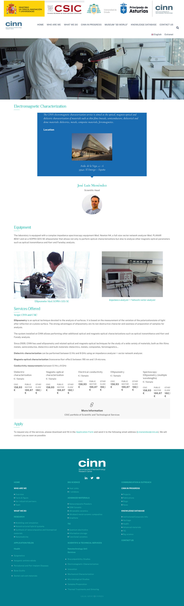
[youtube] (98, 477)
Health (126, 524)
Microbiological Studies (78, 579)
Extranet (169, 34)
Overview (19, 494)
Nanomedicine (21, 537)
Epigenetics (19, 555)
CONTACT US (166, 24)
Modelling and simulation (26, 523)
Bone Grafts (19, 570)
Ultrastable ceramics (78, 511)
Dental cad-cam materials (25, 576)
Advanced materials (132, 527)
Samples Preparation (77, 584)
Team (17, 505)
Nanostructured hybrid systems (29, 526)
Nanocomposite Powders (80, 504)
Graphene (73, 518)
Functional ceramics (78, 537)
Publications (128, 498)
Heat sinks (74, 488)
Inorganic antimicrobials (25, 560)
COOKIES (99, 596)
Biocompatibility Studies (79, 559)
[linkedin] (86, 477)
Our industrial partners (25, 501)
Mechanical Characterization (81, 574)
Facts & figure (21, 498)
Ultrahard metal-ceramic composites (85, 514)
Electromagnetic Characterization (83, 564)
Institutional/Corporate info (135, 517)
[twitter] (92, 477)
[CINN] (14, 30)
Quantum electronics (78, 530)
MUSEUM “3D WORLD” (116, 24)
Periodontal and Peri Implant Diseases (31, 565)
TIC (124, 531)
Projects (126, 494)
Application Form (84, 432)
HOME (40, 24)
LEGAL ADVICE (87, 596)
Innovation (72, 569)
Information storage (78, 533)
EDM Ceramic (75, 507)
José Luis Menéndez (92, 185)
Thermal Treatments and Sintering (83, 589)
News (125, 505)
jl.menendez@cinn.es (147, 432)
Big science (128, 534)
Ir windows (74, 492)
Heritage (127, 520)
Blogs (125, 501)
